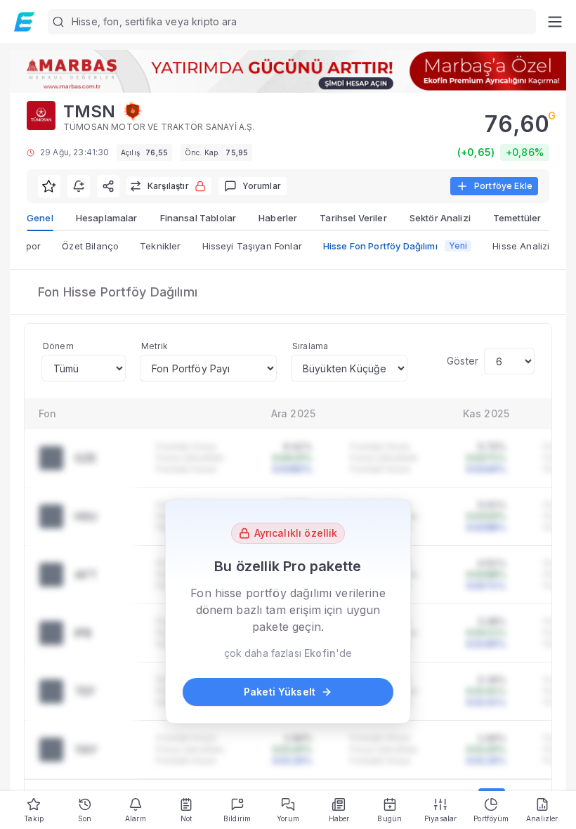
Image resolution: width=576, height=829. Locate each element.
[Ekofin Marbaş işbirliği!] (288, 71)
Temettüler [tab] (517, 217)
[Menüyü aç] (554, 22)
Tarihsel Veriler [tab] (353, 217)
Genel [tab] (40, 217)
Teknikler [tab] (160, 246)
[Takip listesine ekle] (49, 186)
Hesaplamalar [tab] (107, 217)
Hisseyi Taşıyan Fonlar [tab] (252, 246)
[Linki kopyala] (108, 186)
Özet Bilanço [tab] (90, 246)
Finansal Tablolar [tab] (198, 217)
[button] (292, 21)
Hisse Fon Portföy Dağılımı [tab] (395, 246)
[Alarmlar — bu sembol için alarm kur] (78, 186)
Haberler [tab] (277, 217)
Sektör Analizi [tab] (440, 217)
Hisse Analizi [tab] (520, 246)
